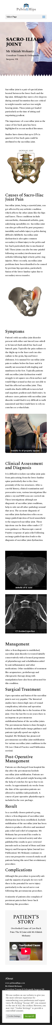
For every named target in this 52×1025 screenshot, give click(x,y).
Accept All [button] (29, 1016)
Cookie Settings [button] (14, 1016)
